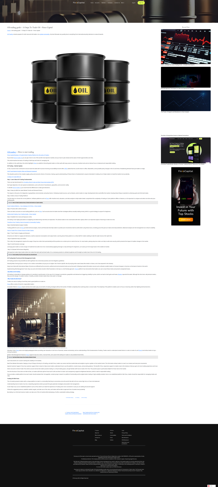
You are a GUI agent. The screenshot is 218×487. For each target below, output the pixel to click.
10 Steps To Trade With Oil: (14, 177)
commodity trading (69, 397)
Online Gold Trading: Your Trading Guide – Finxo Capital (21, 214)
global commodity (44, 34)
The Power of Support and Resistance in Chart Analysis (175, 112)
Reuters (120, 274)
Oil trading (11, 152)
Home (8, 30)
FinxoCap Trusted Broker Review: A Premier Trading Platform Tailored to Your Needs (182, 164)
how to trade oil (17, 187)
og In (133, 2)
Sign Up (141, 2)
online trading (84, 397)
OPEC (66, 168)
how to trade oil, (18, 158)
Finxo (35, 163)
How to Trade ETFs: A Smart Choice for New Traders (20, 230)
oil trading (26, 182)
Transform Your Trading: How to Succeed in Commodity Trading (23, 222)
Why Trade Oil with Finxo (14, 278)
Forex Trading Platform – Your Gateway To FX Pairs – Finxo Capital (24, 206)
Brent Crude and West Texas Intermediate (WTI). (41, 182)
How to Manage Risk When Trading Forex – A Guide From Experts (177, 65)
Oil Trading (10, 34)
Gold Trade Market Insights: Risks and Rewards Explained (22, 171)
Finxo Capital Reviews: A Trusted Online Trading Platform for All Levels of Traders (28, 155)
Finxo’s (76, 269)
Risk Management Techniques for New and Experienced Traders (177, 88)
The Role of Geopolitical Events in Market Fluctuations (175, 135)
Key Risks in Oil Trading (14, 271)
